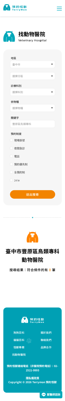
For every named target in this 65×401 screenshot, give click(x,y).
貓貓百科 (19, 340)
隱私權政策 (32, 378)
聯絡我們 (46, 340)
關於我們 (46, 332)
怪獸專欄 (19, 347)
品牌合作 (46, 347)
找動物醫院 (19, 354)
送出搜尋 (32, 194)
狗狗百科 (19, 332)
